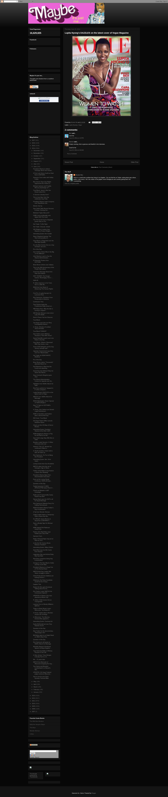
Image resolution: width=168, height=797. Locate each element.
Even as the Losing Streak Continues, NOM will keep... (42, 480)
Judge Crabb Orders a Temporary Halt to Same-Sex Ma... (43, 515)
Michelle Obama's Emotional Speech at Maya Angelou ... (42, 647)
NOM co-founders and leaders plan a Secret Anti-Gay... (42, 414)
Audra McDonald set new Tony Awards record (42, 624)
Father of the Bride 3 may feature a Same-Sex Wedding (43, 471)
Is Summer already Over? (41, 194)
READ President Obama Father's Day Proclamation (43, 508)
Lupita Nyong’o (73, 125)
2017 (33, 140)
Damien (71, 141)
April (35, 684)
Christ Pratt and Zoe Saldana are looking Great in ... (43, 576)
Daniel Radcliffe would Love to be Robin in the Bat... (43, 339)
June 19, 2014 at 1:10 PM (76, 138)
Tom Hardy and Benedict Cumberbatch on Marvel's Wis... (41, 668)
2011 (33, 701)
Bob (70, 133)
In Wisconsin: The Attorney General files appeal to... (41, 617)
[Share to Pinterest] (100, 122)
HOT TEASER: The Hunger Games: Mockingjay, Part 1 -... (43, 276)
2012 (33, 698)
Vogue (80, 125)
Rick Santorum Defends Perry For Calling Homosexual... (43, 504)
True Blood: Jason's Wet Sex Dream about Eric (42, 191)
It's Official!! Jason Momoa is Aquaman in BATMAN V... (42, 519)
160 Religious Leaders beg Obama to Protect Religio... (42, 230)
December (37, 150)
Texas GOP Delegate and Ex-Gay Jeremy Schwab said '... (43, 347)
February (37, 689)
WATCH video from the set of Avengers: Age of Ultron (42, 467)
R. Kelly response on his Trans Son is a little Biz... (42, 283)
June (35, 166)
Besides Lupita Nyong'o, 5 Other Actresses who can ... (43, 443)
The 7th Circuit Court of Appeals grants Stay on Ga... (43, 220)
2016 (33, 143)
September (37, 158)
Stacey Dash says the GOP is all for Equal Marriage (43, 500)
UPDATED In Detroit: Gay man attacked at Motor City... (42, 596)
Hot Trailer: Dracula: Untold (41, 226)
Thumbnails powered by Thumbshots (33, 775)
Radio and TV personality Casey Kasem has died (43, 495)
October (36, 156)
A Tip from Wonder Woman (41, 512)
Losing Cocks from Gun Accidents (43, 463)
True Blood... (37, 320)
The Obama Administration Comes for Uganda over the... (43, 380)
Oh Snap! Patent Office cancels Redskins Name (42, 421)
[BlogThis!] (95, 122)
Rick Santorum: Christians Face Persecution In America (43, 298)
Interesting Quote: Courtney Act (42, 621)
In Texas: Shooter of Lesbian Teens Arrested (42, 327)
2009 (33, 706)
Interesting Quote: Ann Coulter (42, 233)
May (35, 681)
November (37, 153)
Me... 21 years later (39, 659)
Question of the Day (39, 483)
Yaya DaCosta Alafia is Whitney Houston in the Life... (42, 651)
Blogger (94, 793)
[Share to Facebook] (98, 122)
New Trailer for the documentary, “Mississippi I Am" (43, 631)
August (36, 161)
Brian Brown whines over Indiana (43, 264)
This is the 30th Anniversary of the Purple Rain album (43, 268)
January (36, 692)
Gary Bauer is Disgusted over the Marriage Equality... (43, 241)
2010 (33, 703)
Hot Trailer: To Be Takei (40, 224)
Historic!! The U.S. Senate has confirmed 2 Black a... (42, 447)
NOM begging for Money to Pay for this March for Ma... (43, 434)
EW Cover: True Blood (40, 418)
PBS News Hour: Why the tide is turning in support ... (43, 309)
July (35, 164)
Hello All (35, 280)
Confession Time (38, 301)
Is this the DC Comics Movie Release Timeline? (41, 543)
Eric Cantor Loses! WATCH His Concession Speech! (42, 592)
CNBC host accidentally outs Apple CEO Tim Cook (42, 216)
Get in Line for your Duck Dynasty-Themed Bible (41, 677)
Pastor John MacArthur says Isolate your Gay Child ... (42, 532)
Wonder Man (79, 175)
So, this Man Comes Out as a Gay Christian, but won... (43, 245)
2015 (33, 145)
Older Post (134, 162)
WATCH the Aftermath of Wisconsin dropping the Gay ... (43, 662)
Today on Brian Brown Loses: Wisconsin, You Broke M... (42, 609)
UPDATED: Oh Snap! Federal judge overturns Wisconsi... (42, 673)
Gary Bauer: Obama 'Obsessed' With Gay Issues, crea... (43, 343)
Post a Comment (72, 153)
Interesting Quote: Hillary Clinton (43, 547)
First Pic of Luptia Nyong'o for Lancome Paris (42, 294)
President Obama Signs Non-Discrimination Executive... (42, 475)
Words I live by (37, 206)
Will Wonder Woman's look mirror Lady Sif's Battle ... (43, 313)
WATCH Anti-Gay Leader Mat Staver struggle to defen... (42, 572)
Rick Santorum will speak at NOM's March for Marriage (42, 643)
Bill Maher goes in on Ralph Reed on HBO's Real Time (43, 636)
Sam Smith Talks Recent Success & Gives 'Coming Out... (43, 209)
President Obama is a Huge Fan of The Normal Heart (43, 568)
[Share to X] (97, 122)
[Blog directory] (34, 745)
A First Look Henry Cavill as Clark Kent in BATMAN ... (43, 174)
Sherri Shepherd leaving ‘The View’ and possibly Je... (42, 237)
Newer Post (69, 162)
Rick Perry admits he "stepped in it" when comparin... (43, 389)
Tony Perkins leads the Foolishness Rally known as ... (43, 305)
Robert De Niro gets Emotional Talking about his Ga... (42, 587)
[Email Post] (89, 122)
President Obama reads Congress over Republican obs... (43, 202)
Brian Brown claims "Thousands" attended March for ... (43, 363)
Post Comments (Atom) (105, 167)
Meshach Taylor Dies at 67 (41, 213)
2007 (33, 711)
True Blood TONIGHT (39, 331)
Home (102, 162)
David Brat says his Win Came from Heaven (42, 550)
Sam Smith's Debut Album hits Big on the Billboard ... (43, 252)
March (36, 687)
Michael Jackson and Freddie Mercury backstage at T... (42, 186)
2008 (33, 709)
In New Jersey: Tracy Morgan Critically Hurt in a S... (42, 656)
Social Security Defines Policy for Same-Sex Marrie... (43, 371)
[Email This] (93, 122)
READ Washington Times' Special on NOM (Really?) (43, 401)
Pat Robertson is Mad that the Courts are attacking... (42, 367)
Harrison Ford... (38, 536)
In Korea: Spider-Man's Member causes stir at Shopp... (43, 613)
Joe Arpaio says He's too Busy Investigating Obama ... (42, 323)
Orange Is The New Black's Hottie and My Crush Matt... (43, 563)
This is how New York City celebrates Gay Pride (41, 198)
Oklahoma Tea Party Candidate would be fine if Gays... (42, 580)
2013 (33, 695)
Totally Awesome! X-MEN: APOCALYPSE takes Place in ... (43, 487)
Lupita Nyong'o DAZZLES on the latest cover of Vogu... (43, 393)
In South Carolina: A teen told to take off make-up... (43, 451)
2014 (33, 148)
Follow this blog (44, 100)
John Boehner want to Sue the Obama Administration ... (42, 257)
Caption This (37, 584)
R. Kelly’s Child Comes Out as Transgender (42, 600)
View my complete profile (72, 183)
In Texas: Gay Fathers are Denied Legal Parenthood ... (43, 410)
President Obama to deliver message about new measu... (43, 169)
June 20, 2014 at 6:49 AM (76, 150)
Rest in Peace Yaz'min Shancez (43, 317)
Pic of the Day (37, 249)
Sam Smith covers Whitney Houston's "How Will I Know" (42, 334)
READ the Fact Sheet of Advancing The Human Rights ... (43, 288)
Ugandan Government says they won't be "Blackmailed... (43, 351)
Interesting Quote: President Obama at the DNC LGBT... (42, 430)
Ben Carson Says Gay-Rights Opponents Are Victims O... (42, 182)
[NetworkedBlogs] (44, 98)
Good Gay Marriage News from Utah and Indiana (42, 272)
